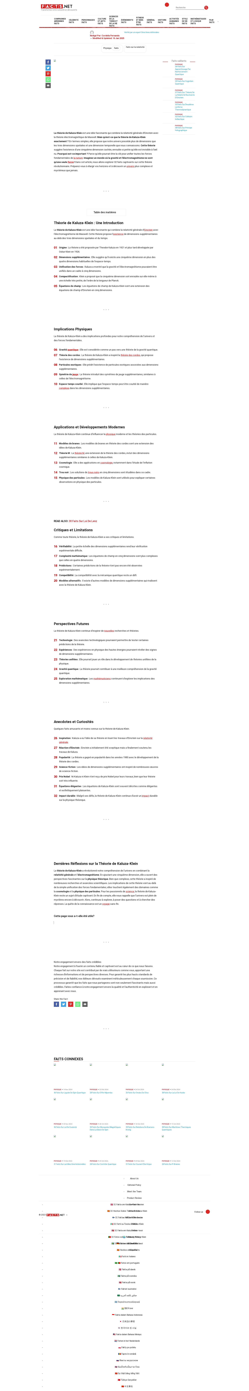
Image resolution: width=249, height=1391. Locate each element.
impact (145, 795)
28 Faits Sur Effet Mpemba (101, 1093)
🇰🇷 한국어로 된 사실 (127, 1328)
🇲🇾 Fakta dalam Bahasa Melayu (127, 1334)
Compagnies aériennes (60, 21)
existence (118, 234)
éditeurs (87, 978)
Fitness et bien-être (140, 21)
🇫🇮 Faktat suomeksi (127, 1289)
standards (143, 974)
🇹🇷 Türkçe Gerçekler (127, 1380)
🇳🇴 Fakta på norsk (127, 1282)
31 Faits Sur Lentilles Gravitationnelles (70, 1164)
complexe (64, 388)
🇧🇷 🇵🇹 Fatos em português (127, 1263)
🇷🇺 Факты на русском (127, 1360)
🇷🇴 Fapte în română (127, 1354)
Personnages (88, 21)
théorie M (79, 453)
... (218, 21)
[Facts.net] (56, 6)
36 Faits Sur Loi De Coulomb (65, 1127)
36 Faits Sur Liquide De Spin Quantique (70, 1093)
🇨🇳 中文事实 (127, 1386)
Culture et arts (102, 21)
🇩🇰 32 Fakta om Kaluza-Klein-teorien (127, 1204)
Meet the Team (134, 1191)
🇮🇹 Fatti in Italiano (127, 1256)
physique (110, 434)
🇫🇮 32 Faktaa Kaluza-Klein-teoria (127, 1217)
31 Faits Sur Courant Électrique (139, 1164)
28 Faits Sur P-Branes (171, 1164)
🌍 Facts (127, 1237)
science (130, 891)
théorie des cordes (130, 355)
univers (130, 166)
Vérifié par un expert (132, 32)
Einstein (148, 230)
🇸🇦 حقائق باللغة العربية (127, 1295)
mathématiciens (102, 678)
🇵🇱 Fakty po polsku (127, 1347)
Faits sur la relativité (135, 47)
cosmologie (106, 462)
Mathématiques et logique (198, 21)
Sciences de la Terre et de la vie (113, 21)
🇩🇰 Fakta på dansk (127, 1269)
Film (211, 21)
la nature (78, 158)
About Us (134, 1178)
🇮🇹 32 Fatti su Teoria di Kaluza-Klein (127, 1224)
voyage (106, 904)
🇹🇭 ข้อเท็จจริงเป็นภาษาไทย (127, 1367)
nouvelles (109, 630)
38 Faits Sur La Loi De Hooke (173, 1093)
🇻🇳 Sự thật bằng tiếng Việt (127, 1373)
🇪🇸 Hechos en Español (127, 1250)
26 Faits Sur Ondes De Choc (137, 1093)
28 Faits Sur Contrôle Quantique (103, 1164)
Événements (127, 21)
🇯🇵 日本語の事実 (127, 1321)
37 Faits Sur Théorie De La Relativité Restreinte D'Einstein (185, 95)
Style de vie (185, 21)
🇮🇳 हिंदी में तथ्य (127, 1308)
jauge (75, 374)
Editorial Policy (134, 1185)
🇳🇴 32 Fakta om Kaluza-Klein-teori (127, 1230)
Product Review (134, 1198)
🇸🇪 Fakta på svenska (127, 1276)
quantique (72, 349)
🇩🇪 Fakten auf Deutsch (127, 1243)
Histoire (162, 21)
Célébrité (73, 21)
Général (151, 21)
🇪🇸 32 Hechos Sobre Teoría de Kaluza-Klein (127, 1211)
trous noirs (93, 472)
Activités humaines (174, 21)
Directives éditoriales (150, 32)
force (71, 162)
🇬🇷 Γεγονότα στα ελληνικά (127, 1302)
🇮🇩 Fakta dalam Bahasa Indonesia (127, 1315)
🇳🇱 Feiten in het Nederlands (127, 1341)
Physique (111, 48)
